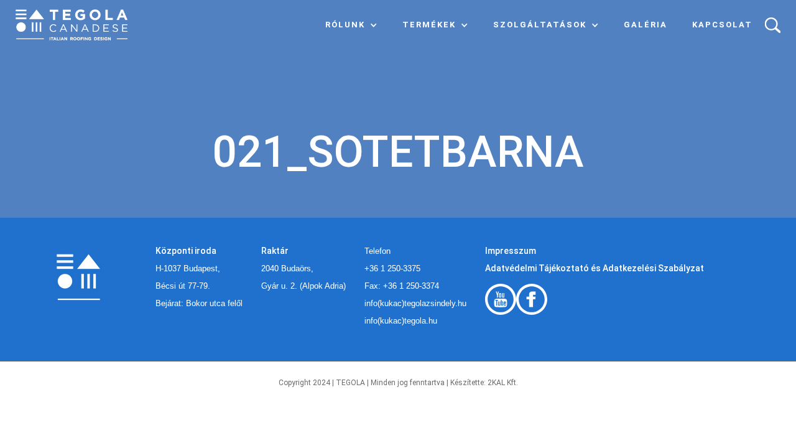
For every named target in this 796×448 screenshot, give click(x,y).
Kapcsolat (722, 24)
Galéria (645, 24)
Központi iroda (185, 251)
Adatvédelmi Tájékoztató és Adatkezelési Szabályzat (594, 268)
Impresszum (510, 251)
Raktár (275, 251)
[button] (351, 24)
